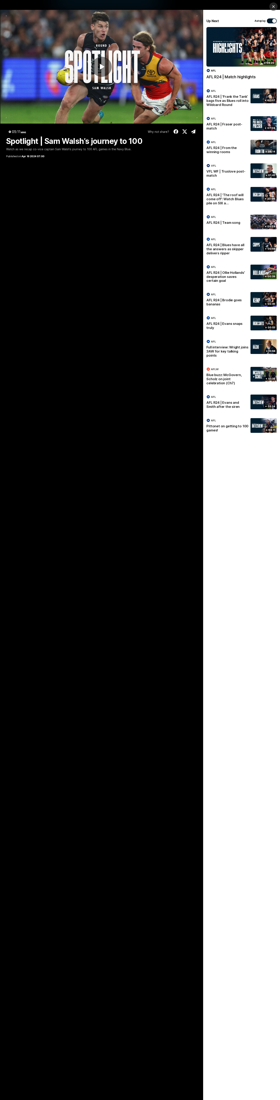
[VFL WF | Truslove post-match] (241, 171)
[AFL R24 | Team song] (241, 222)
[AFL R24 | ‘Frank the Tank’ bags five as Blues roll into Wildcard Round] (241, 98)
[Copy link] (193, 131)
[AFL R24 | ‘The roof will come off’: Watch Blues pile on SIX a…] (241, 196)
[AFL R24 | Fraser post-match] (241, 124)
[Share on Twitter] (184, 131)
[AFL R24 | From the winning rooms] (241, 147)
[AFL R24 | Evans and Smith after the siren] (241, 402)
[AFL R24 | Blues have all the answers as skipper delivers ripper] (241, 246)
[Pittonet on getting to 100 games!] (241, 426)
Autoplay (260, 20)
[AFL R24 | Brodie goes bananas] (241, 300)
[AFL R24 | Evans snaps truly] (241, 323)
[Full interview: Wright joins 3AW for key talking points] (241, 349)
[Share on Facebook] (176, 131)
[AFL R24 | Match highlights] (241, 55)
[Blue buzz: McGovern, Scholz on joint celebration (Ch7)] (241, 376)
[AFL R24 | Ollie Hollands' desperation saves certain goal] (241, 274)
